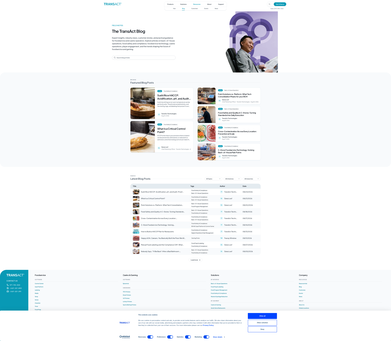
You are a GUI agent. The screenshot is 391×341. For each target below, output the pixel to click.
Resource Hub (303, 283)
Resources (196, 4)
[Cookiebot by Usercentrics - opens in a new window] (125, 337)
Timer (36, 306)
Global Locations (304, 308)
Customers (194, 8)
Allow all (262, 316)
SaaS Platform (39, 287)
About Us (301, 305)
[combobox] (145, 58)
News (216, 8)
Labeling (37, 290)
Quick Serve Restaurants (218, 308)
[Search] (269, 4)
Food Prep (38, 309)
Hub (174, 8)
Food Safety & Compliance (219, 293)
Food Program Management (219, 290)
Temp (36, 296)
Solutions (183, 4)
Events (206, 8)
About (209, 4)
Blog (183, 8)
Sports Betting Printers (129, 305)
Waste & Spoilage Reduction (219, 296)
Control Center (39, 283)
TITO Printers (126, 292)
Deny (262, 329)
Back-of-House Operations (219, 283)
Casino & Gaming (216, 305)
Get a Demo (280, 4)
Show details (217, 337)
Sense (36, 300)
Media (36, 293)
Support (221, 4)
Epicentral (126, 283)
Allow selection (262, 322)
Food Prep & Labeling (217, 287)
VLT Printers (126, 298)
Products (170, 4)
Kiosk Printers (127, 295)
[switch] (170, 337)
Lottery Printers (127, 301)
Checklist (37, 303)
